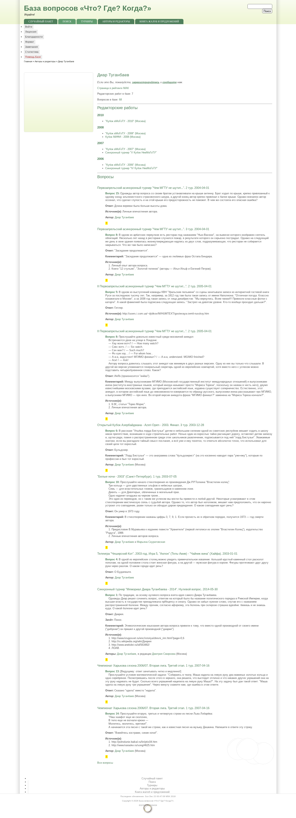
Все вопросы (105, 762)
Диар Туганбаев (124, 217)
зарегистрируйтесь (145, 82)
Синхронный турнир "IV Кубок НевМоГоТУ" (131, 168)
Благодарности (34, 36)
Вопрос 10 (112, 482)
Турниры (87, 21)
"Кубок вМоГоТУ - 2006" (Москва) (125, 164)
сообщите (169, 82)
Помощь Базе (33, 57)
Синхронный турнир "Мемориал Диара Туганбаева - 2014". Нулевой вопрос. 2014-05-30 (157, 589)
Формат (29, 41)
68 (120, 99)
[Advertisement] (59, 102)
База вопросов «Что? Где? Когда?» (87, 8)
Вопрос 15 (112, 193)
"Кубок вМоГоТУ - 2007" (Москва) (125, 149)
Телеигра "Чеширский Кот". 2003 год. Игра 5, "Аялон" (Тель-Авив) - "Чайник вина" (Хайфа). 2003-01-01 (167, 553)
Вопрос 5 (111, 292)
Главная (28, 61)
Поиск (67, 21)
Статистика (31, 52)
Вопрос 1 (111, 595)
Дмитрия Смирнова (163, 653)
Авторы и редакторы (116, 21)
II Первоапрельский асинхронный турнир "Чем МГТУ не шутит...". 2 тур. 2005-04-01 (154, 286)
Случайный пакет (40, 21)
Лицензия (30, 31)
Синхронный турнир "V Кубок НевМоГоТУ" (131, 152)
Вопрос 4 (111, 559)
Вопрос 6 (111, 430)
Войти (28, 26)
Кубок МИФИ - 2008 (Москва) (123, 136)
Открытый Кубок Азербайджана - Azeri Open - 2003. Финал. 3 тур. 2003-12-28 (150, 425)
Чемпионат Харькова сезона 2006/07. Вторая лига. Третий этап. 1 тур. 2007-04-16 (153, 665)
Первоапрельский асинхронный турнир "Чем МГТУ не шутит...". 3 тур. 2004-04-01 (153, 229)
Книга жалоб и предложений (159, 21)
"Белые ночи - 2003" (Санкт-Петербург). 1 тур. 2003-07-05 (137, 476)
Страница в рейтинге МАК (113, 88)
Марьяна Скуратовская (151, 541)
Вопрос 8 (111, 234)
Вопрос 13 (112, 671)
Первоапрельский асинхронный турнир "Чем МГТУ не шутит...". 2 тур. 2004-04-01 (153, 187)
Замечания (31, 47)
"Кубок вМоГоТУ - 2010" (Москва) (125, 121)
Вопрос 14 (112, 713)
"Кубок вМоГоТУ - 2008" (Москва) (125, 133)
